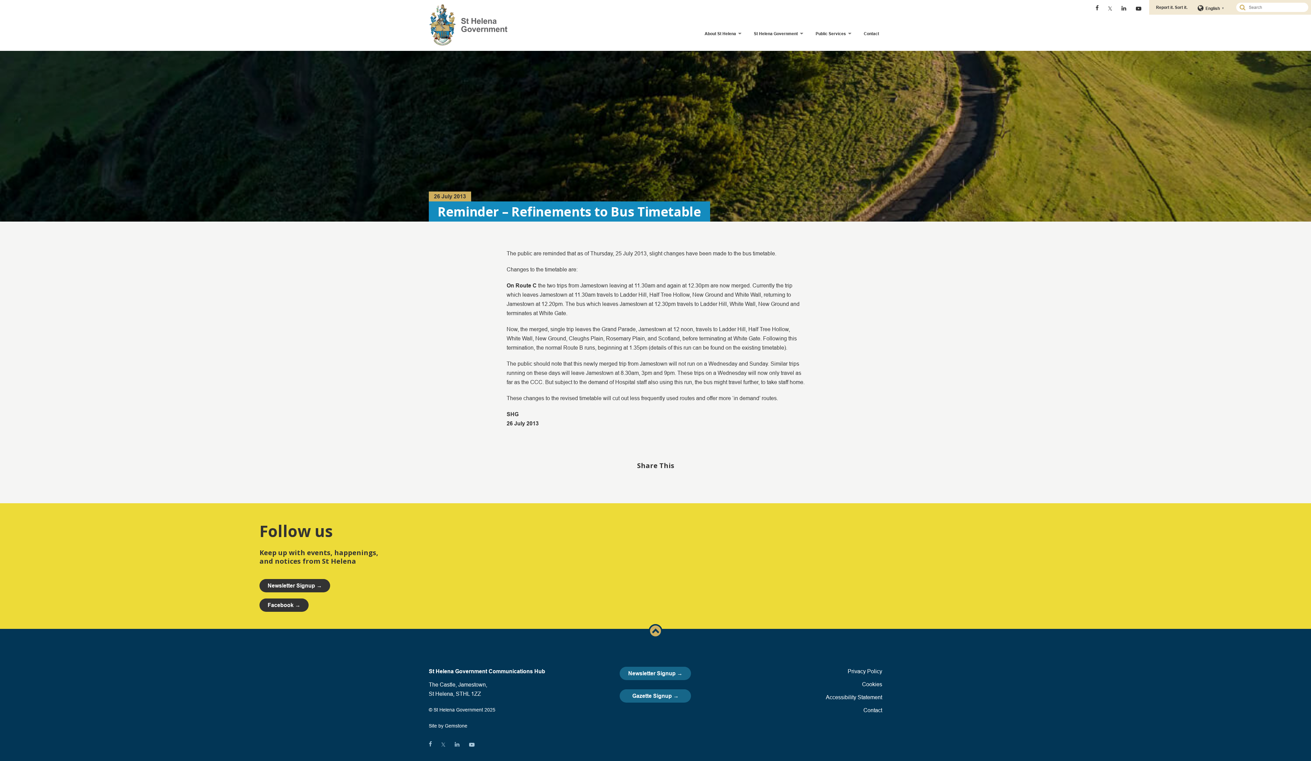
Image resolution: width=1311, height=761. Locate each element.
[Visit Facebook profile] (1097, 8)
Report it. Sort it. (1171, 7)
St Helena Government (776, 33)
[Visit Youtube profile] (1138, 8)
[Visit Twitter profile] (1110, 8)
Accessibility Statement (854, 697)
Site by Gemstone (448, 726)
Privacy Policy (865, 671)
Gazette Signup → (655, 696)
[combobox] (1275, 7)
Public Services (831, 33)
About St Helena (720, 33)
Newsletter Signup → (655, 673)
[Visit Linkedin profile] (1124, 8)
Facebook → (284, 605)
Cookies (872, 684)
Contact (871, 33)
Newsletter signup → (295, 585)
